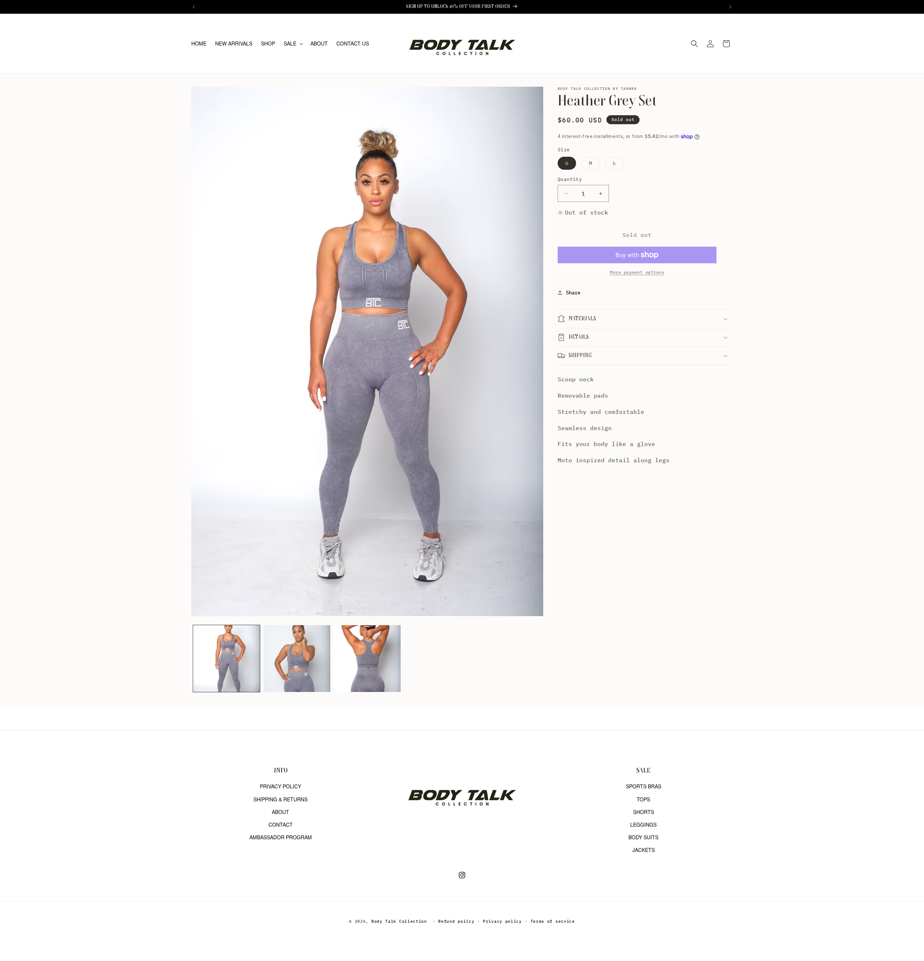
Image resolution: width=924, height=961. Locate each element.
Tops (643, 798)
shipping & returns (280, 798)
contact (281, 824)
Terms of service (553, 921)
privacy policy (280, 786)
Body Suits (643, 837)
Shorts (643, 811)
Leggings (643, 824)
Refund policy (456, 921)
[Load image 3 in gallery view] (367, 658)
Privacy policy (502, 921)
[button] (292, 43)
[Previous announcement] (194, 7)
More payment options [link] (637, 272)
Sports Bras (643, 786)
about (280, 811)
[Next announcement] (730, 7)
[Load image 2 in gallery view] (296, 658)
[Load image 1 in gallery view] (226, 658)
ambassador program (280, 837)
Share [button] (573, 292)
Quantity (570, 179)
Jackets (643, 849)
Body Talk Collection (399, 921)
